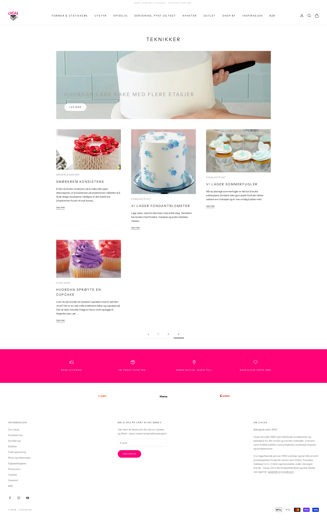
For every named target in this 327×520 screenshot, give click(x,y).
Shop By (229, 15)
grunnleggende (68, 174)
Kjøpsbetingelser (17, 463)
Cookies (12, 474)
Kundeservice (15, 435)
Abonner (129, 453)
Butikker (12, 446)
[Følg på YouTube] (27, 498)
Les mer (75, 107)
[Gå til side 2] (148, 334)
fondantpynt (141, 199)
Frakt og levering (17, 452)
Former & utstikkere (70, 15)
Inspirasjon (253, 15)
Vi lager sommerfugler (232, 184)
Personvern (14, 469)
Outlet (210, 15)
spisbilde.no (274, 471)
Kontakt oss (14, 440)
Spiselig (120, 15)
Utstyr (101, 15)
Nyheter (190, 15)
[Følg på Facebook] (10, 498)
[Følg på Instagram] (18, 498)
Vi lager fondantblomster (160, 206)
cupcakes (63, 283)
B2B (272, 15)
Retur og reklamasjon (19, 457)
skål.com (289, 471)
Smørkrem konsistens (80, 182)
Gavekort (13, 480)
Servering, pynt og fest (155, 15)
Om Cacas (13, 429)
